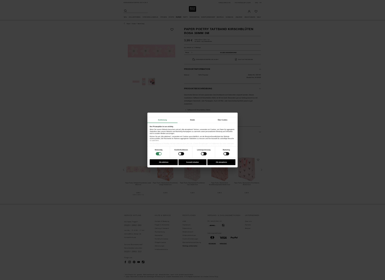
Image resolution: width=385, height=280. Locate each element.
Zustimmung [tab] (162, 120)
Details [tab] (192, 120)
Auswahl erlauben (192, 162)
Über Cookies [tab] (222, 120)
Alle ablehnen (163, 162)
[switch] (181, 153)
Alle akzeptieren (221, 162)
